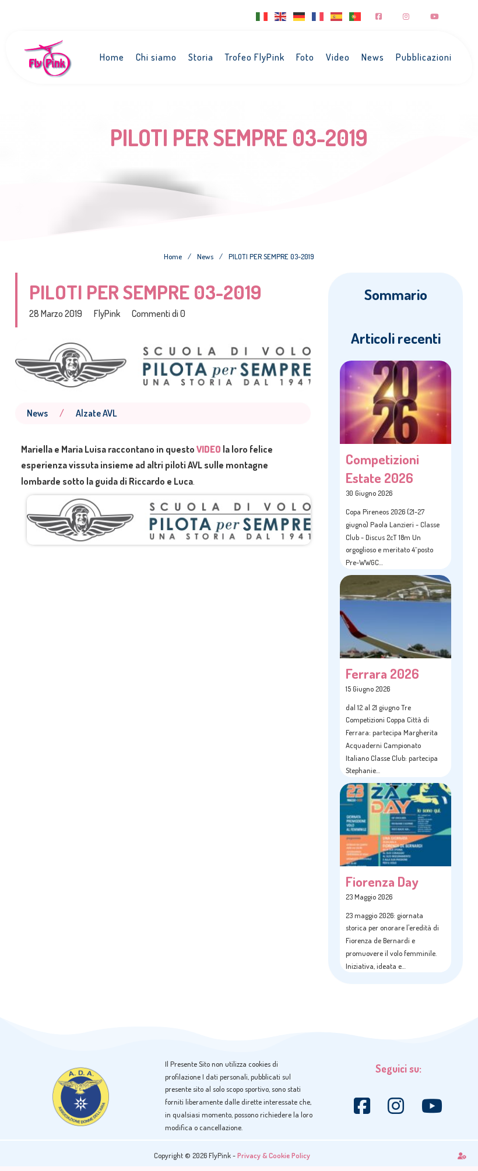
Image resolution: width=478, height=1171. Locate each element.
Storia (200, 57)
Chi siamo (156, 57)
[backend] (462, 1156)
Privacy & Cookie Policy (273, 1155)
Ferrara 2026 (382, 673)
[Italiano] (262, 15)
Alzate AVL (96, 413)
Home (112, 57)
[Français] (318, 15)
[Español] (337, 15)
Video (338, 57)
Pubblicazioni (424, 57)
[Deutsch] (299, 15)
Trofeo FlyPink (254, 57)
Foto (305, 57)
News (372, 57)
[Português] (355, 15)
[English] (281, 15)
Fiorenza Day (382, 881)
